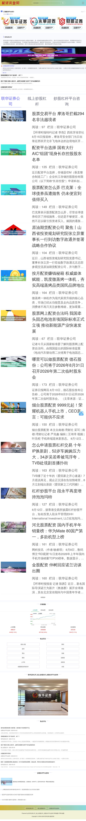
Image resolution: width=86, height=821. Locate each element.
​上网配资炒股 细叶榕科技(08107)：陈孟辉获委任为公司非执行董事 (20, 789)
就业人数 (23, 644)
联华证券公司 (29, 808)
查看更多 (43, 597)
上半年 (23, 662)
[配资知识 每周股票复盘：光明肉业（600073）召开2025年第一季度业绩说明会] (6, 781)
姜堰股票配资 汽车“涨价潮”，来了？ (12, 75)
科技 (63, 649)
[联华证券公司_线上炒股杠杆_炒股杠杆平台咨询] (11, 3)
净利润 (63, 662)
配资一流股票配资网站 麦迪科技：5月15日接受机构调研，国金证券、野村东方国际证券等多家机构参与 (28, 762)
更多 (82, 12)
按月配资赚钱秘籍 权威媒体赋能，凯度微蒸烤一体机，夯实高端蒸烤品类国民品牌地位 (58, 279)
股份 (23, 658)
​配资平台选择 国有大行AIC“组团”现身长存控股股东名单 (17, 794)
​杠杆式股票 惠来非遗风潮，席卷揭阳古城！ (14, 800)
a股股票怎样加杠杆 (23, 666)
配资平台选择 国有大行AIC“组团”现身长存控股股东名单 (57, 153)
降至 (63, 644)
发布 (23, 649)
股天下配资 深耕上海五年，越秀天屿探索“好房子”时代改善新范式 (20, 81)
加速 (63, 653)
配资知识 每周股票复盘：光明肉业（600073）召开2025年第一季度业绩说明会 (33, 781)
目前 (63, 666)
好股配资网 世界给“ (9, 66)
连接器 (63, 658)
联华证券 (47, 816)
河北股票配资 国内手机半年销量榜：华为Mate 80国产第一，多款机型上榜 (57, 530)
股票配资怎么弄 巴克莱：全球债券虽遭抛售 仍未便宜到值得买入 (56, 193)
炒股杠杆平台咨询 (54, 808)
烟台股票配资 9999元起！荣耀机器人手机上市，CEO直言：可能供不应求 (57, 411)
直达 (23, 653)
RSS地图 (56, 813)
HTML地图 (61, 813)
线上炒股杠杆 (41, 808)
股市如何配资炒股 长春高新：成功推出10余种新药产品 (15, 728)
